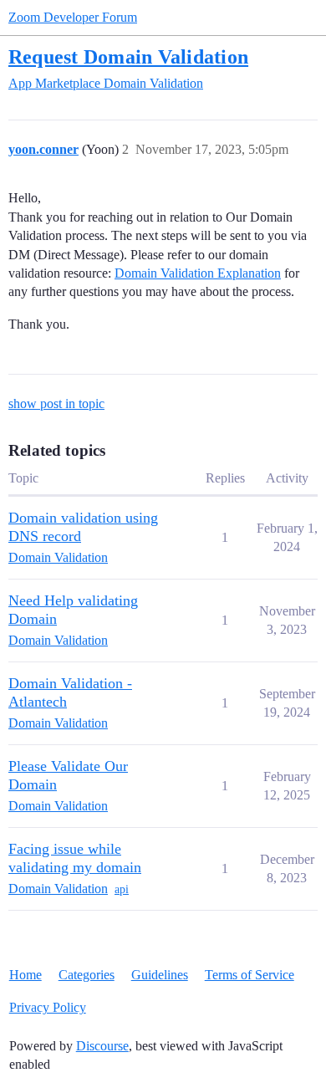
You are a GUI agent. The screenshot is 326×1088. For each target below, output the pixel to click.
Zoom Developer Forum (72, 17)
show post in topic (56, 403)
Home (25, 975)
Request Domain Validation (128, 56)
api (122, 889)
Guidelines (159, 975)
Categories (87, 975)
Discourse (102, 1046)
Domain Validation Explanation (198, 273)
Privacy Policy (47, 1007)
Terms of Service (249, 975)
